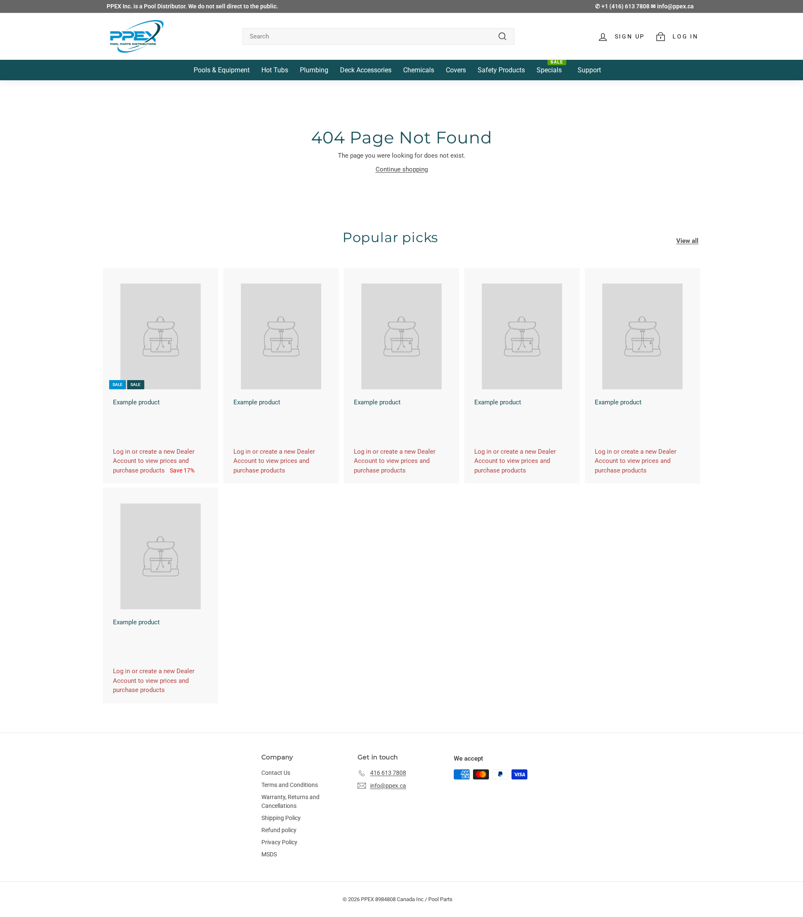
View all (687, 241)
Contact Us (275, 772)
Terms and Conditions (289, 785)
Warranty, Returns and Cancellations (290, 801)
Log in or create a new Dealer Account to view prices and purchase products (153, 461)
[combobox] (378, 36)
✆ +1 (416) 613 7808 (623, 6)
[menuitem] (222, 70)
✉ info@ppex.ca (672, 6)
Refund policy (279, 830)
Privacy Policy (279, 842)
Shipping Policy (281, 818)
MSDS (269, 854)
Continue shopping (402, 169)
